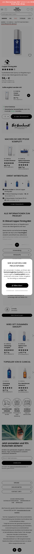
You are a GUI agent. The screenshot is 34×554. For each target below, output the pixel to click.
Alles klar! (17, 285)
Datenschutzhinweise (21, 290)
